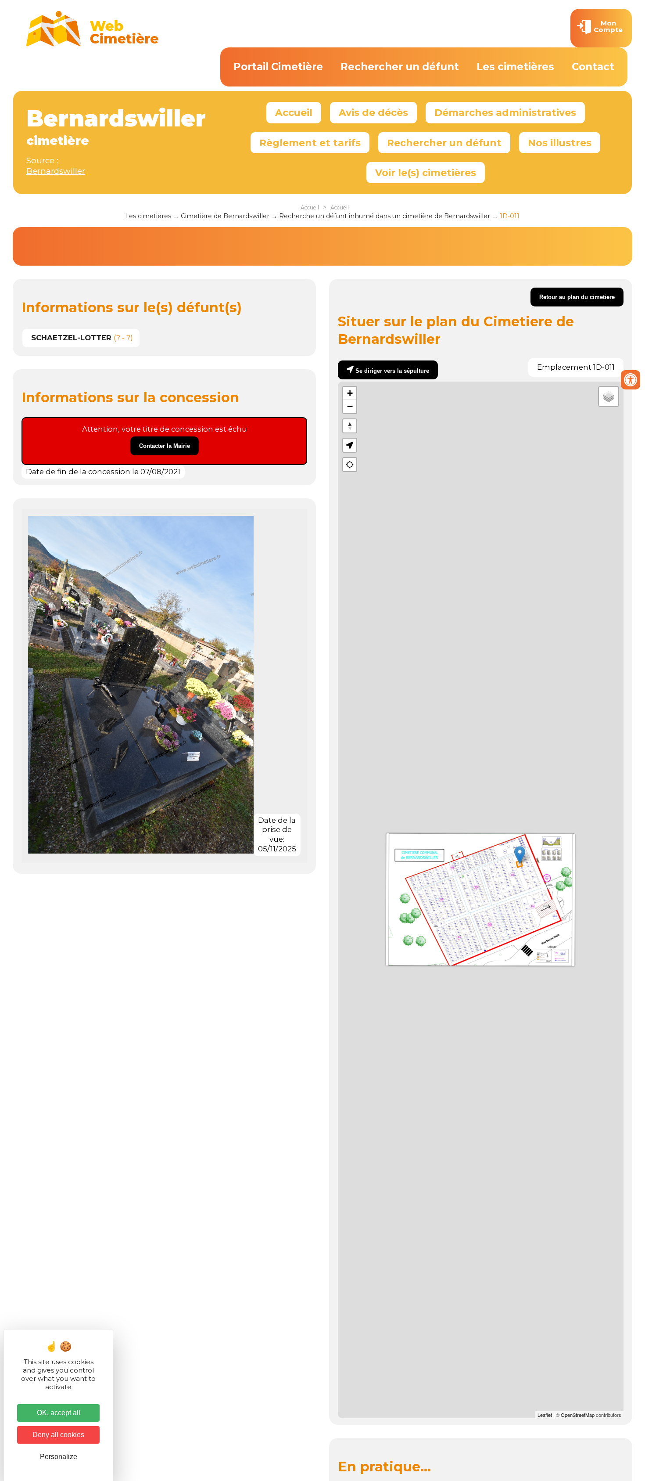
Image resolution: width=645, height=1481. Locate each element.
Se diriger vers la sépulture (392, 371)
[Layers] (608, 396)
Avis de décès (373, 112)
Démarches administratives (505, 112)
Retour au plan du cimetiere (577, 297)
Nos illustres (559, 142)
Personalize (58, 1456)
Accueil (293, 112)
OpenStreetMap (578, 1414)
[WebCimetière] (92, 44)
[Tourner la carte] (349, 425)
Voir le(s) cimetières (425, 172)
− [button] (350, 406)
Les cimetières (515, 67)
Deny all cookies (58, 1434)
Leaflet (545, 1414)
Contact (593, 67)
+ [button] (350, 393)
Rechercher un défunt (399, 67)
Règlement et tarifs (310, 142)
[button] (349, 445)
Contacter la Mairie (164, 446)
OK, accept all (58, 1412)
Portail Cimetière (278, 67)
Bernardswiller (55, 171)
